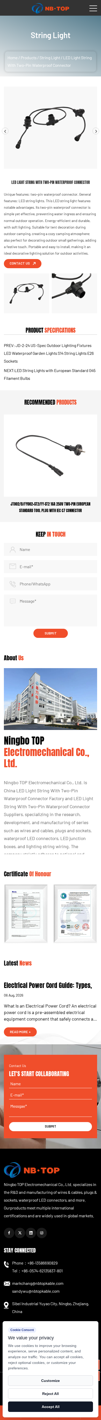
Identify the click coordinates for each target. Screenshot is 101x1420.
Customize (50, 1381)
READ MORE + (20, 1032)
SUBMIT (50, 1126)
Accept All (51, 1407)
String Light (50, 57)
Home (13, 57)
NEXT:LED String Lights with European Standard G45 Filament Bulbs (50, 374)
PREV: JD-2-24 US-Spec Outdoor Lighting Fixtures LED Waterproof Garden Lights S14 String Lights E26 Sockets (49, 353)
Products (29, 57)
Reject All (50, 1394)
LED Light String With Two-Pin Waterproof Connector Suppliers (48, 806)
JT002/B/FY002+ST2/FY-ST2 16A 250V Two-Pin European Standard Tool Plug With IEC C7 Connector (50, 507)
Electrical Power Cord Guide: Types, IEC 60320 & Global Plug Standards (48, 990)
